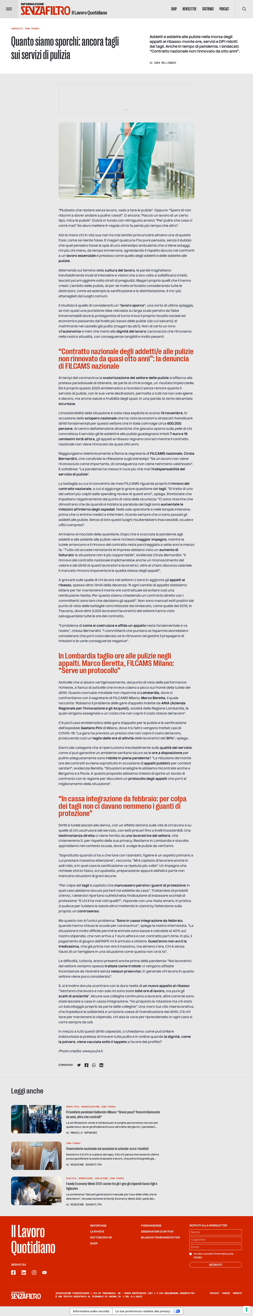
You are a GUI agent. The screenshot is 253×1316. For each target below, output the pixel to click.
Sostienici (208, 9)
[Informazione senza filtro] (26, 1295)
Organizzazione (90, 1106)
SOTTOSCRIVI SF (101, 1237)
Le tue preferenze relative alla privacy (142, 1311)
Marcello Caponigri (84, 1132)
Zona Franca (32, 28)
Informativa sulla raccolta (91, 1311)
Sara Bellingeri (165, 62)
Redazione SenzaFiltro (86, 1164)
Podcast (224, 9)
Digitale (71, 1178)
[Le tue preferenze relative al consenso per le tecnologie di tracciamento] (246, 1309)
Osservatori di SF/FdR (157, 1231)
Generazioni (86, 1178)
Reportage (98, 1226)
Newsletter (189, 9)
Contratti (17, 28)
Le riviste (97, 1231)
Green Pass (72, 1106)
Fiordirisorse (151, 1226)
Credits (237, 1293)
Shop (174, 9)
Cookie (226, 1293)
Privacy (214, 1293)
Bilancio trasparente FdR (160, 1237)
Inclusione (101, 1178)
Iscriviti (215, 1265)
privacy (198, 1257)
